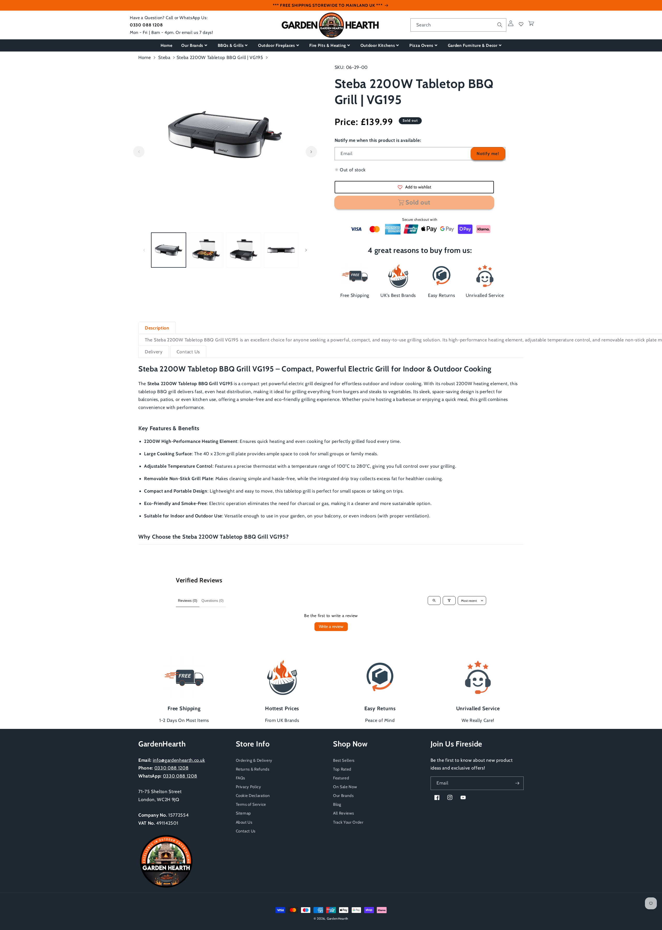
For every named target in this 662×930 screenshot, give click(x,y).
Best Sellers (344, 760)
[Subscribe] (517, 783)
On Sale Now (345, 786)
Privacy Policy (248, 786)
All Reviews (343, 813)
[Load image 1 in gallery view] (168, 250)
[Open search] (434, 600)
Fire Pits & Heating (327, 45)
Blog (337, 804)
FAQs (240, 777)
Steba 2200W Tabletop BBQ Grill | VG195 (220, 57)
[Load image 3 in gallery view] (243, 250)
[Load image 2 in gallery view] (206, 250)
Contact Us (246, 831)
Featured (341, 777)
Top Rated (342, 769)
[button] (531, 23)
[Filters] (449, 600)
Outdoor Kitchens (377, 45)
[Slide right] (311, 151)
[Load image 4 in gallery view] (281, 250)
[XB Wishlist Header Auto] (521, 24)
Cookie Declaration (253, 795)
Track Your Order (348, 822)
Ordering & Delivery (254, 760)
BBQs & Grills (231, 45)
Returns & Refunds (252, 769)
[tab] (157, 328)
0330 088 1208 (146, 24)
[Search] (499, 25)
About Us (244, 822)
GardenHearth (337, 918)
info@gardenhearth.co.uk (179, 760)
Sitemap (243, 813)
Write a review (331, 626)
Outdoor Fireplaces (276, 45)
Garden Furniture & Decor (473, 45)
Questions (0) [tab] (212, 600)
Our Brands (192, 45)
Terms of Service (251, 804)
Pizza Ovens (421, 45)
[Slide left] (139, 151)
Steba (164, 57)
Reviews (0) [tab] (187, 600)
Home (166, 45)
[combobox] (458, 25)
